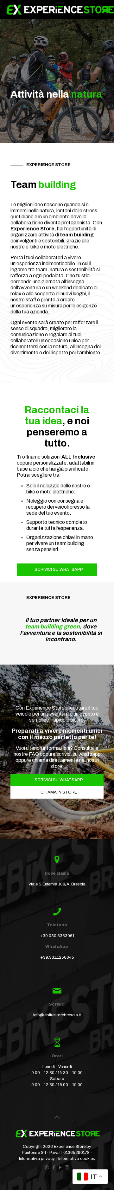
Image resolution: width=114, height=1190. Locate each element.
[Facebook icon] (53, 1167)
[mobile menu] (105, 9)
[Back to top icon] (57, 1117)
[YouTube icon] (60, 1167)
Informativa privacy (37, 1158)
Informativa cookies (76, 1158)
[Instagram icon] (67, 1167)
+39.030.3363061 (57, 936)
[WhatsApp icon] (47, 1167)
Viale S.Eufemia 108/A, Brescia (57, 884)
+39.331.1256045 (57, 957)
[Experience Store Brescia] (59, 9)
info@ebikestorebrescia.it (57, 1015)
